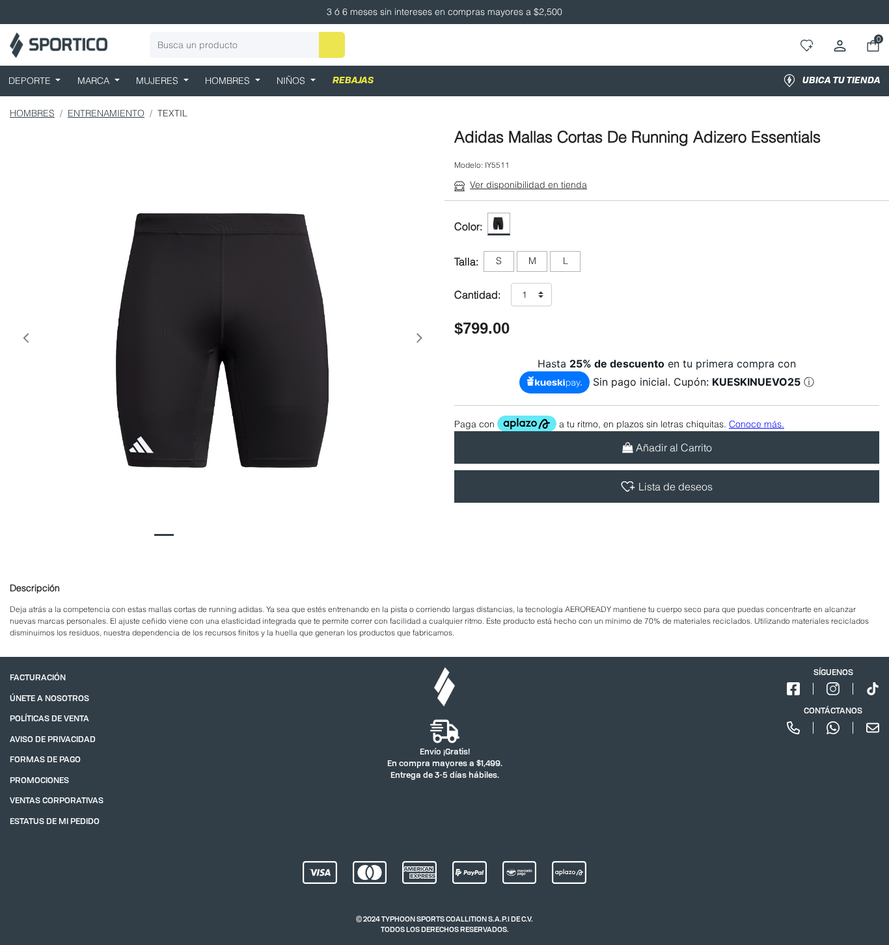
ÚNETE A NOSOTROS (49, 698)
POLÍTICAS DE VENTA (49, 718)
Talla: (466, 261)
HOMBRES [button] (229, 81)
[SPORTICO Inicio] (58, 45)
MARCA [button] (94, 81)
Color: (468, 226)
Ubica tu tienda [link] (841, 80)
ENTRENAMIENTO (106, 113)
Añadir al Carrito (674, 447)
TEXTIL (172, 113)
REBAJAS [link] (353, 80)
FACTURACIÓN (38, 677)
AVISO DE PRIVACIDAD (53, 739)
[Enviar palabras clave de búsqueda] (332, 45)
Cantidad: (477, 294)
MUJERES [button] (158, 81)
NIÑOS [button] (292, 81)
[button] (25, 340)
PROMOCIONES (39, 780)
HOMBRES (32, 113)
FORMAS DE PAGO (45, 759)
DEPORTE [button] (30, 81)
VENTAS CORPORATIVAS (56, 800)
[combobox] (247, 45)
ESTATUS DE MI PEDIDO (55, 821)
